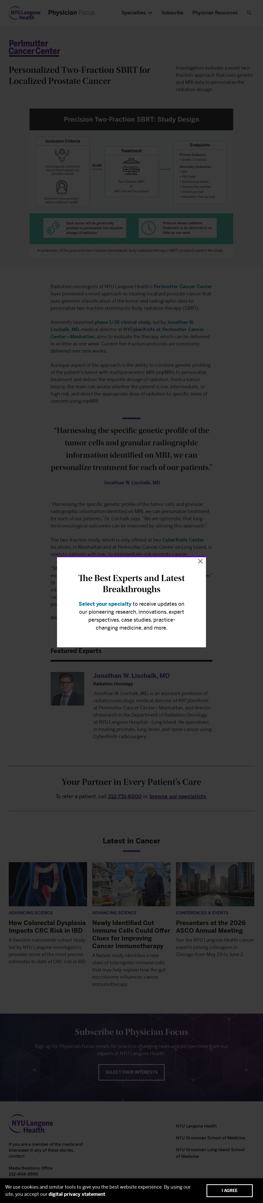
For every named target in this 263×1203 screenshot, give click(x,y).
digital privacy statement (77, 1194)
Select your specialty (105, 604)
